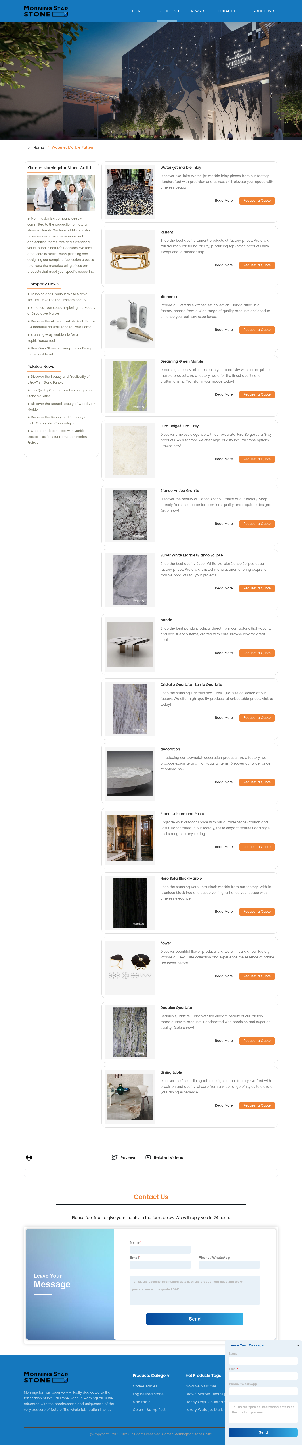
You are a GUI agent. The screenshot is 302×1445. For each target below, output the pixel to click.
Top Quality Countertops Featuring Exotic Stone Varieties (60, 393)
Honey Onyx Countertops (208, 1402)
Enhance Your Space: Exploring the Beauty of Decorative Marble (61, 310)
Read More (224, 200)
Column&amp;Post (149, 1409)
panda (166, 620)
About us (262, 11)
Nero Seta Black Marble (181, 878)
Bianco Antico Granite (180, 491)
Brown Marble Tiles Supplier (210, 1394)
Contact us (227, 11)
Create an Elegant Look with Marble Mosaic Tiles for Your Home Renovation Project (57, 436)
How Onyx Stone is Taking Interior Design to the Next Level (60, 351)
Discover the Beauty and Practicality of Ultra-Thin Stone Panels (58, 379)
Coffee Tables (145, 1386)
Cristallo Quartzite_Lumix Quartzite (191, 685)
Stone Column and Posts (182, 814)
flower (166, 943)
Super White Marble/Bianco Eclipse (192, 555)
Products (166, 11)
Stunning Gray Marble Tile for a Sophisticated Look (52, 337)
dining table (171, 1072)
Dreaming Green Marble (182, 361)
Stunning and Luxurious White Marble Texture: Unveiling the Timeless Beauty (57, 297)
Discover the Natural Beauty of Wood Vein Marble (61, 406)
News (196, 11)
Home (137, 11)
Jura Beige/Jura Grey (180, 426)
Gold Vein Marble (201, 1386)
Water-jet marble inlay (181, 167)
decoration (170, 749)
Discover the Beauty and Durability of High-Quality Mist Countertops (57, 420)
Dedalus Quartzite (176, 1008)
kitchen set (170, 297)
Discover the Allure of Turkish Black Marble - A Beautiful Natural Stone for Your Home (61, 324)
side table (142, 1402)
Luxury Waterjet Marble (206, 1409)
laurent (167, 232)
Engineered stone (148, 1394)
